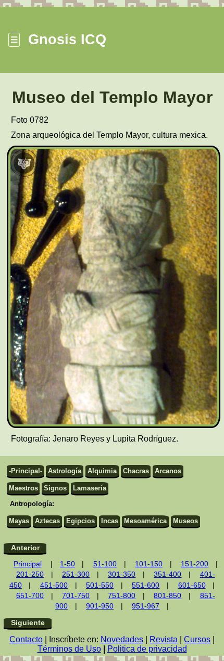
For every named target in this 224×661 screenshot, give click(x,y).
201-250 (30, 574)
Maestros (23, 488)
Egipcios (80, 521)
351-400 (167, 574)
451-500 (54, 585)
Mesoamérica (145, 521)
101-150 (149, 564)
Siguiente (28, 623)
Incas (109, 521)
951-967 (145, 606)
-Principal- (25, 471)
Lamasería (89, 488)
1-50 (67, 564)
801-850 (167, 596)
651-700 (30, 596)
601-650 (192, 585)
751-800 (121, 596)
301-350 (121, 574)
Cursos (197, 639)
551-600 (145, 585)
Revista (164, 639)
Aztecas (47, 521)
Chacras (136, 471)
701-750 (76, 596)
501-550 (100, 585)
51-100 (105, 564)
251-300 (76, 574)
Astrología (64, 471)
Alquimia (102, 471)
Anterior (25, 548)
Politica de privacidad (147, 648)
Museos (185, 521)
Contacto (26, 639)
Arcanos (168, 471)
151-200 (194, 564)
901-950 (100, 606)
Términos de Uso (69, 648)
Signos (55, 488)
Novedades (122, 639)
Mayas (19, 521)
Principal (28, 564)
